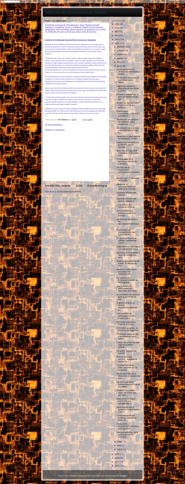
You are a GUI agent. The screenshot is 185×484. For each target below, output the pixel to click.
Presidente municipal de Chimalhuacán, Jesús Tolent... (127, 336)
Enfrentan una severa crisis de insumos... (126, 323)
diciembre (122, 47)
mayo (120, 441)
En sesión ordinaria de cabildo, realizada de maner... (127, 240)
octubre (121, 50)
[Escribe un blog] (85, 120)
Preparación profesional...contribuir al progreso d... (128, 426)
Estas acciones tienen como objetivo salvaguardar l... (126, 401)
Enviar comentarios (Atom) (69, 191)
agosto (120, 58)
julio (119, 62)
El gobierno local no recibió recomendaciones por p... (127, 306)
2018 (117, 458)
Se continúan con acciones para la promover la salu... (128, 296)
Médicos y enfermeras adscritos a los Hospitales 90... (127, 271)
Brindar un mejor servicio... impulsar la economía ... (127, 359)
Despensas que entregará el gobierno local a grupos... (128, 105)
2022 (117, 35)
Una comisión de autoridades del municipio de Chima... (127, 288)
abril (119, 445)
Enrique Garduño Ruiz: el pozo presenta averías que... (128, 96)
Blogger (123, 476)
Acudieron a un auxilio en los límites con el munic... (128, 80)
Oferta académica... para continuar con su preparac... (127, 434)
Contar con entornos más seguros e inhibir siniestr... (128, 344)
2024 (117, 28)
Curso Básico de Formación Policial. (126, 206)
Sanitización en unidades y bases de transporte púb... (128, 255)
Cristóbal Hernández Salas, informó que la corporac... (127, 367)
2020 (117, 43)
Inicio (79, 185)
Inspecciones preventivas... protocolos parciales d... (128, 113)
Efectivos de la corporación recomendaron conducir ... (128, 171)
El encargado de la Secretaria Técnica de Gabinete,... (127, 161)
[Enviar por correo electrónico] (83, 120)
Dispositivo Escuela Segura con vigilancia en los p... (128, 247)
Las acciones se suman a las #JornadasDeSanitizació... (128, 222)
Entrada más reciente (57, 185)
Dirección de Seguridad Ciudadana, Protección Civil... (127, 153)
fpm (98, 476)
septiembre (122, 54)
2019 (117, 454)
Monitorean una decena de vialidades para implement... (127, 121)
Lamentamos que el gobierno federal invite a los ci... (128, 409)
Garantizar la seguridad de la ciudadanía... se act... (128, 137)
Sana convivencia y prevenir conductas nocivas (126, 213)
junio (119, 66)
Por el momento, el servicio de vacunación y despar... (128, 71)
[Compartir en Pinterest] (91, 120)
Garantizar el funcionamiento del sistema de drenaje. (126, 186)
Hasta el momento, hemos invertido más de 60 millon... (128, 384)
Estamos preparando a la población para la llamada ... (128, 144)
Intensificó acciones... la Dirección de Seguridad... (128, 329)
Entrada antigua (97, 185)
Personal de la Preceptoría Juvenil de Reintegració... (127, 280)
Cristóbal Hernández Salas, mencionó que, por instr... (127, 392)
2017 (117, 462)
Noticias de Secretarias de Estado (76, 12)
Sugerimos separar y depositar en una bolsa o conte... (128, 88)
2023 (117, 32)
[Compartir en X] (87, 120)
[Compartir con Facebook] (89, 120)
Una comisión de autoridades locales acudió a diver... (126, 315)
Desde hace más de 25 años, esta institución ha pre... (128, 376)
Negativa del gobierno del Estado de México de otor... (128, 263)
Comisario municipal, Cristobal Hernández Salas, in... (127, 417)
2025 (117, 24)
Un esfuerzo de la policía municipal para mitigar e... (128, 130)
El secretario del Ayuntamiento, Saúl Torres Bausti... (126, 232)
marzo (120, 449)
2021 (117, 39)
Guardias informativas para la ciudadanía (126, 200)
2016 (117, 466)
